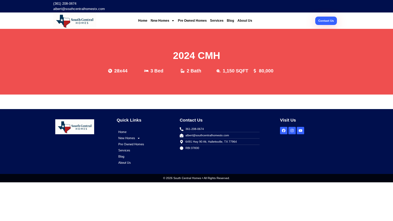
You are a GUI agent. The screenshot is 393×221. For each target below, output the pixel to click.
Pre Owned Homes (192, 20)
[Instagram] (292, 130)
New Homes (160, 20)
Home (142, 20)
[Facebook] (283, 130)
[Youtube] (300, 130)
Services (217, 20)
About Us (244, 20)
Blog (230, 20)
